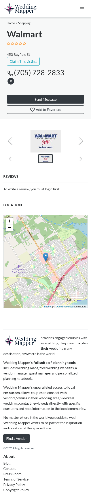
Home (11, 23)
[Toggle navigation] (81, 8)
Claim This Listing (23, 61)
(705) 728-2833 (39, 72)
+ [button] (9, 221)
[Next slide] (80, 141)
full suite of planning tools (54, 362)
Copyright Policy (16, 490)
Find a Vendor (16, 438)
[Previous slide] (10, 141)
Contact (9, 468)
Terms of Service (15, 479)
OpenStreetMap (64, 306)
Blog (7, 463)
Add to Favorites (48, 109)
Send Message (46, 99)
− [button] (9, 227)
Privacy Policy (14, 484)
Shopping (24, 23)
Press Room (12, 474)
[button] (11, 80)
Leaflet (47, 306)
